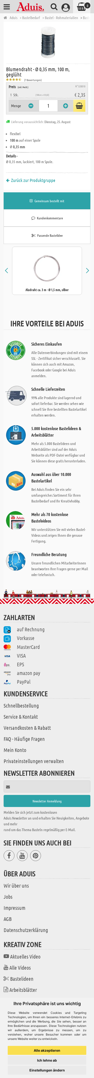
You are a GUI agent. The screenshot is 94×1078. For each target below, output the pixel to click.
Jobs (8, 896)
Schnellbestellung (21, 705)
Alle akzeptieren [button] (47, 1050)
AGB (8, 919)
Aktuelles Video (25, 956)
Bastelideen (22, 978)
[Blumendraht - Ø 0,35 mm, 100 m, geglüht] (48, 42)
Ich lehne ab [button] (47, 1060)
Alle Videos (20, 967)
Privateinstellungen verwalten (34, 761)
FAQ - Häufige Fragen (24, 739)
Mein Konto (15, 750)
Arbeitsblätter (23, 990)
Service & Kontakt (21, 716)
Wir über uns (16, 885)
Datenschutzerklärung (26, 930)
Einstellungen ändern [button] (47, 1070)
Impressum (14, 907)
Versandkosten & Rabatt (27, 727)
